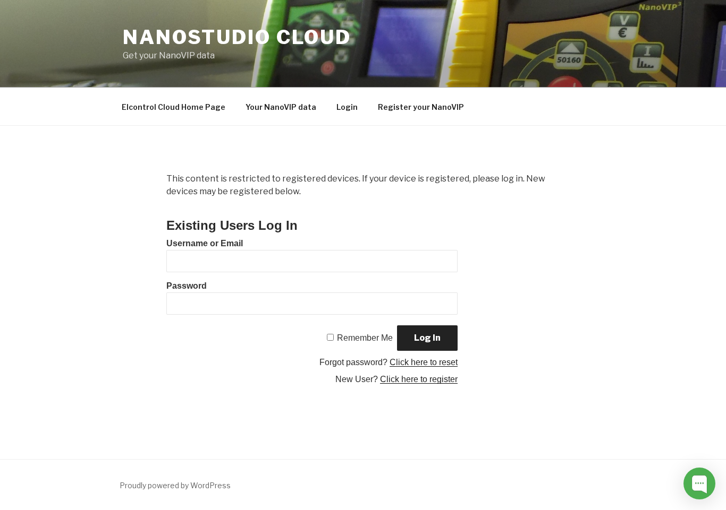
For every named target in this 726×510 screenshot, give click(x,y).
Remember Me (365, 337)
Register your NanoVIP (421, 106)
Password (186, 285)
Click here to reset (424, 362)
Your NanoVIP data (281, 106)
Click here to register (419, 379)
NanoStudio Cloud (237, 37)
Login (347, 106)
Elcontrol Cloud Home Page (173, 106)
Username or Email (204, 243)
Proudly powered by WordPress (175, 485)
